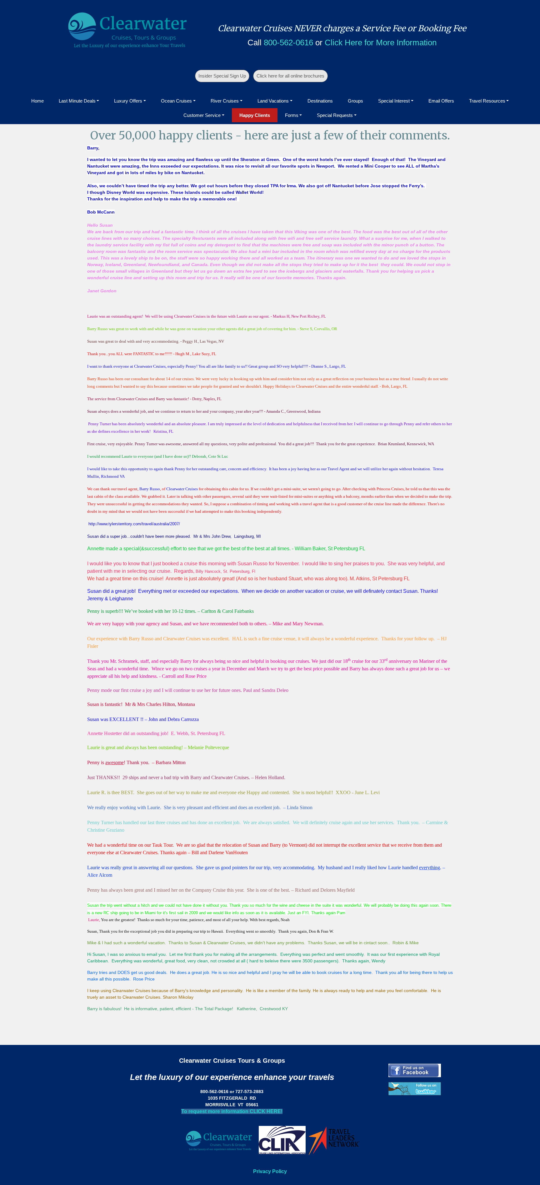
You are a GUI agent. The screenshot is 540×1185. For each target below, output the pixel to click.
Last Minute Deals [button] (77, 100)
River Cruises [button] (225, 100)
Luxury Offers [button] (128, 100)
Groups (355, 100)
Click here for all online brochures (290, 75)
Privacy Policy (270, 1171)
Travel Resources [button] (487, 100)
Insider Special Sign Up (222, 75)
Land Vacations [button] (273, 100)
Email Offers (441, 100)
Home (37, 100)
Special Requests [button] (335, 115)
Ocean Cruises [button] (176, 100)
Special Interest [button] (394, 100)
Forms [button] (291, 115)
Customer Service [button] (202, 115)
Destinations (320, 100)
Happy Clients (254, 115)
